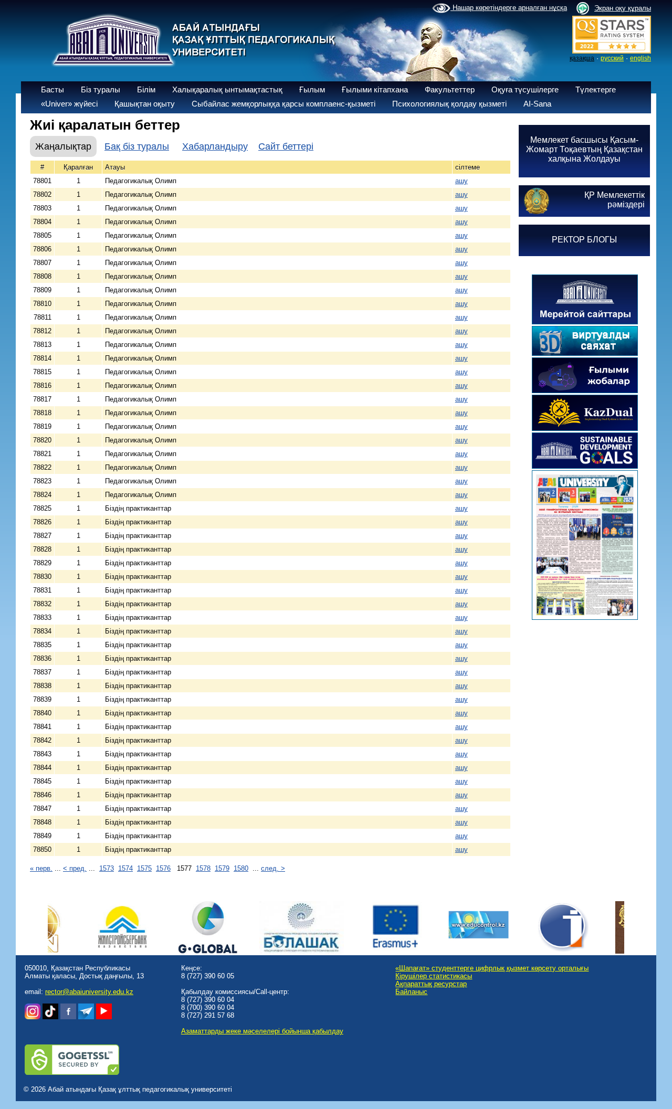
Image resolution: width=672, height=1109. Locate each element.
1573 (106, 868)
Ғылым (312, 89)
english (640, 58)
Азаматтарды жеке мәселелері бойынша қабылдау (262, 1031)
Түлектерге (595, 89)
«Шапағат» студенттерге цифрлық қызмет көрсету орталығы (492, 968)
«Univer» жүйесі (69, 103)
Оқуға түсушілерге (525, 89)
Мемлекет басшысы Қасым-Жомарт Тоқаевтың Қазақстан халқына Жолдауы (584, 149)
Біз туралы (100, 89)
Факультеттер (450, 89)
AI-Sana (537, 103)
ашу (461, 181)
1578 (203, 868)
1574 (125, 868)
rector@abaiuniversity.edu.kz (89, 992)
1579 (222, 868)
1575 (144, 868)
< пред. (75, 868)
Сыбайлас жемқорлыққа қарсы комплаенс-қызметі (283, 103)
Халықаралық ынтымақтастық (227, 89)
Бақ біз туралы (136, 146)
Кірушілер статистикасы (433, 976)
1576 (163, 868)
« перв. (41, 868)
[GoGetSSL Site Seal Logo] (72, 1072)
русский (612, 58)
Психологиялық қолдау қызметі (449, 103)
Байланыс (411, 992)
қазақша (582, 58)
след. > (273, 868)
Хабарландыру (215, 146)
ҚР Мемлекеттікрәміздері (614, 200)
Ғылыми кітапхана (375, 89)
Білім (146, 89)
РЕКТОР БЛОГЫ (584, 239)
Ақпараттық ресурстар (431, 984)
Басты (52, 89)
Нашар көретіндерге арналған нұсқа (508, 8)
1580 (241, 868)
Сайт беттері (285, 146)
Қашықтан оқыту (144, 103)
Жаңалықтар (63, 146)
